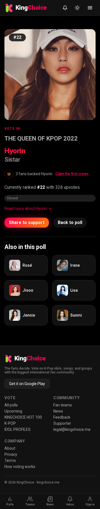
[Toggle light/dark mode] (77, 8)
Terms (10, 460)
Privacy (10, 454)
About (9, 448)
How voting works (19, 466)
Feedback (61, 417)
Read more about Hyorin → (27, 208)
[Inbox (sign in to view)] (65, 8)
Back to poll (70, 222)
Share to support (26, 222)
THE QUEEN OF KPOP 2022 (41, 138)
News (58, 411)
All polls (11, 405)
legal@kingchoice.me (72, 429)
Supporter (62, 423)
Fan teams (62, 405)
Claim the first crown (71, 174)
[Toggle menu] (90, 7)
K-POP (10, 423)
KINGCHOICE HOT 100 (23, 417)
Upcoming (13, 411)
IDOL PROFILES (17, 429)
